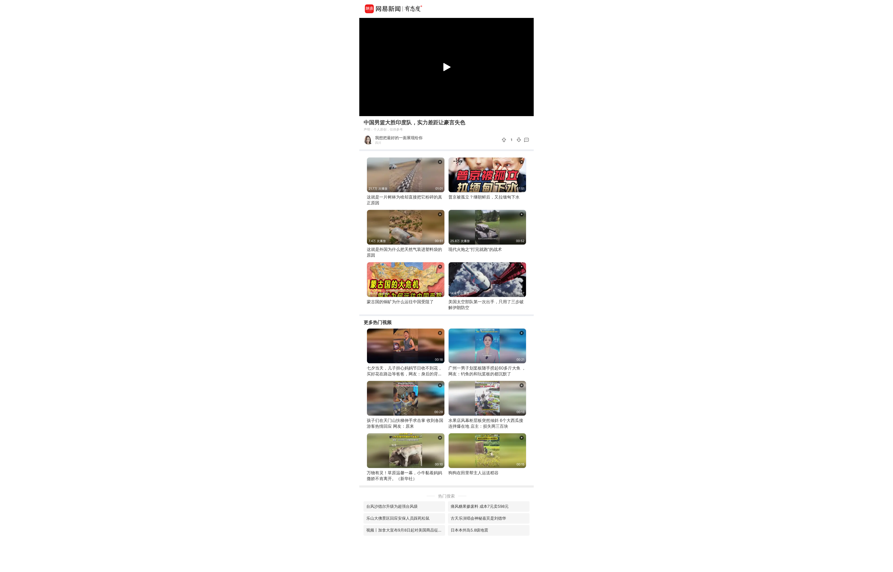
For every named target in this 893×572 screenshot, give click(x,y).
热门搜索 (446, 496)
